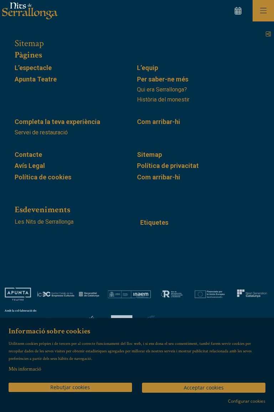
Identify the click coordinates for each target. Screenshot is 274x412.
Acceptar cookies (204, 387)
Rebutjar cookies (70, 387)
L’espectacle (33, 67)
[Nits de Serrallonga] (29, 11)
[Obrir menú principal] (263, 10)
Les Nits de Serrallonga (44, 221)
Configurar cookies (246, 401)
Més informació (25, 369)
